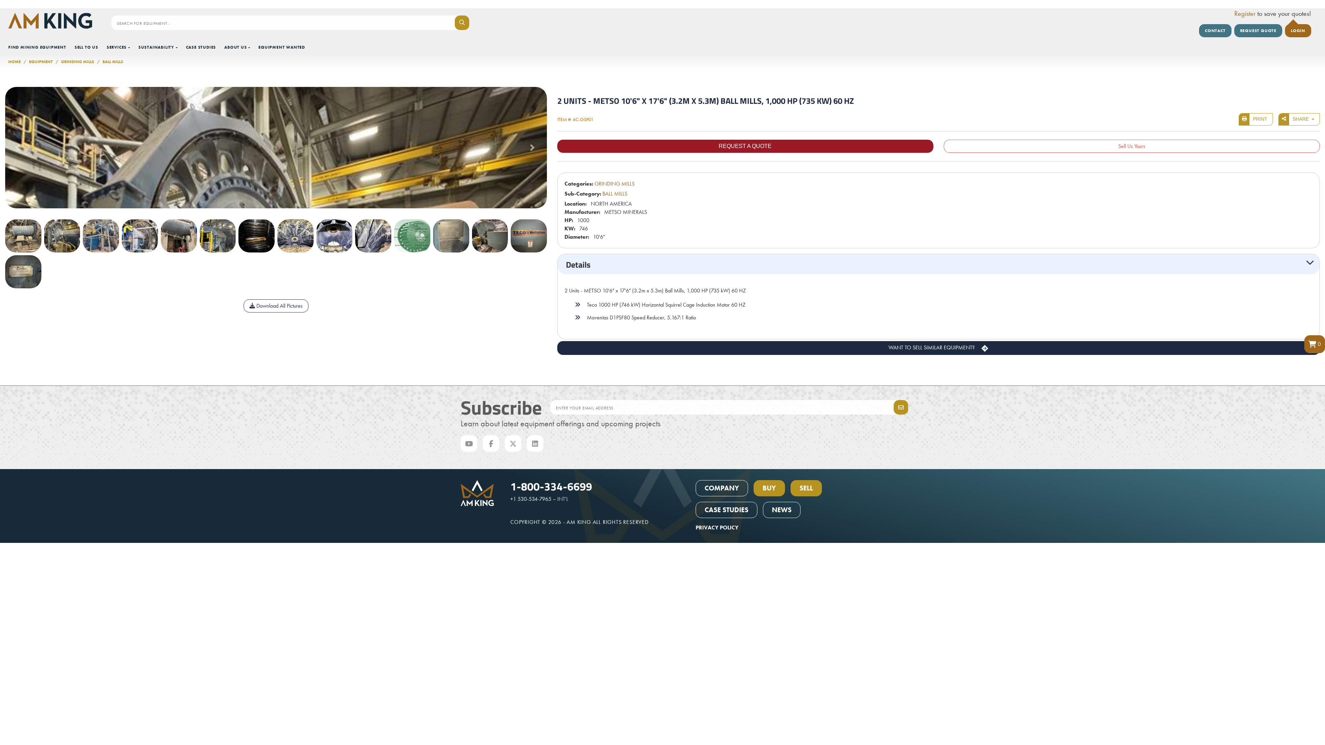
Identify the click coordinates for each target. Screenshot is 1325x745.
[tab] (938, 264)
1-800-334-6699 (551, 486)
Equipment (41, 61)
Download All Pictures (279, 305)
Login (1298, 30)
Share (1301, 119)
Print (1260, 119)
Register (1245, 13)
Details (578, 264)
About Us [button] (235, 47)
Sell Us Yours (1131, 146)
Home (14, 61)
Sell (806, 488)
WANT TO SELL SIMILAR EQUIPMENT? (932, 347)
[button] (1314, 344)
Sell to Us (86, 47)
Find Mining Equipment (37, 47)
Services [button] (117, 47)
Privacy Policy (717, 527)
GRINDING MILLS (77, 61)
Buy (769, 488)
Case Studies (201, 47)
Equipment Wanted (281, 47)
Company (722, 488)
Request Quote (1258, 30)
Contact (1215, 30)
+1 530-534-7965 (530, 499)
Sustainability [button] (156, 47)
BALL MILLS (112, 61)
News (782, 509)
